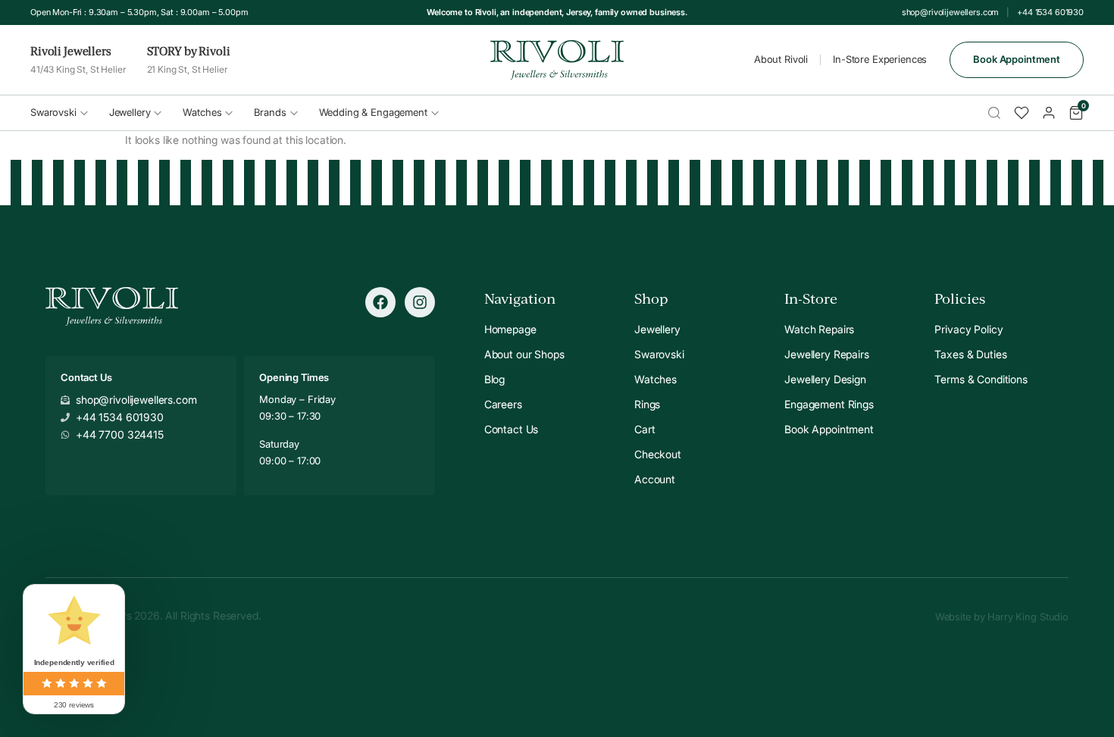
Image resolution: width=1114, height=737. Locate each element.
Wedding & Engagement (373, 112)
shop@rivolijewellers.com (951, 12)
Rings (647, 404)
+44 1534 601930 (1050, 12)
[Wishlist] (1021, 112)
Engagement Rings (829, 404)
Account (654, 479)
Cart (644, 429)
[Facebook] (380, 302)
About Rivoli (781, 59)
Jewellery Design (825, 379)
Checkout (657, 454)
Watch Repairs (819, 329)
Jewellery (130, 112)
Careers (503, 404)
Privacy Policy (968, 329)
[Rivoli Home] (557, 60)
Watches (202, 112)
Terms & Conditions (980, 379)
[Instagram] (420, 302)
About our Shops (524, 354)
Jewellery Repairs (826, 354)
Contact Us (511, 429)
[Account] (1048, 112)
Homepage (510, 329)
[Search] (994, 112)
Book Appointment (1016, 59)
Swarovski (53, 112)
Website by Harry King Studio (1002, 617)
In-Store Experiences (880, 59)
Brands (270, 112)
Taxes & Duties (970, 354)
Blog (494, 379)
